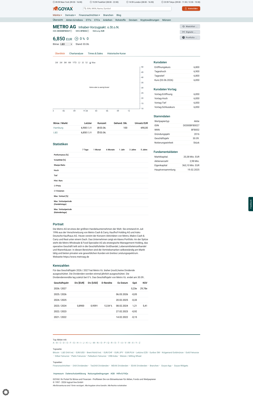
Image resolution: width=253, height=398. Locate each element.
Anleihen (107, 20)
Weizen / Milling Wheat (130, 356)
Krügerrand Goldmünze (172, 352)
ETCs (97, 20)
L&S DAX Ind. (67, 352)
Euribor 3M (155, 352)
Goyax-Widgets (181, 366)
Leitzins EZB (142, 352)
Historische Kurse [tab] (116, 53)
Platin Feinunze (78, 356)
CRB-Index (113, 356)
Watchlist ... (192, 26)
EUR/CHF (108, 352)
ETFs (88, 20)
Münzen (166, 20)
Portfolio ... (191, 37)
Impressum (58, 373)
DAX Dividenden (80, 366)
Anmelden (193, 8)
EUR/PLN (129, 352)
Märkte (56, 15)
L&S (55, 132)
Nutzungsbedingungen (98, 373)
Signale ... (191, 32)
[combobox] (127, 8)
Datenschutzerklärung (75, 373)
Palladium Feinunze (97, 356)
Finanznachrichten (88, 15)
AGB (113, 373)
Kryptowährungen (149, 20)
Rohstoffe (120, 20)
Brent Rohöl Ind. (94, 352)
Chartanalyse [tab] (76, 53)
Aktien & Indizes (74, 20)
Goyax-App (166, 366)
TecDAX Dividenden (99, 366)
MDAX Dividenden (119, 366)
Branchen (108, 15)
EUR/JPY (119, 352)
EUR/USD (80, 352)
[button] (6, 392)
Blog (118, 15)
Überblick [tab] (60, 53)
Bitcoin (56, 352)
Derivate (69, 15)
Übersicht (58, 20)
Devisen (133, 20)
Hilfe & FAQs (122, 373)
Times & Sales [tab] (95, 53)
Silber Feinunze (62, 356)
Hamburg (58, 127)
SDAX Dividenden (139, 366)
